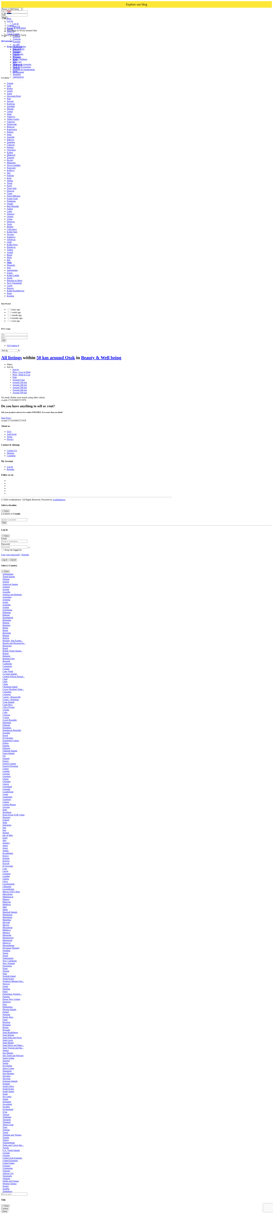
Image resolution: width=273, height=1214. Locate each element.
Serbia (5, 1063)
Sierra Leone (8, 1068)
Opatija (10, 216)
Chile (5, 681)
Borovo (10, 288)
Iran (4, 827)
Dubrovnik (12, 124)
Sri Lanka (7, 1096)
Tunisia (6, 1137)
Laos (5, 868)
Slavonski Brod (14, 96)
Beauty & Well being (101, 357)
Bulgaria (6, 656)
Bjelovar (11, 127)
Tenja (9, 224)
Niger (5, 968)
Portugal (6, 1014)
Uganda (6, 1153)
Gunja (9, 285)
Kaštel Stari (12, 232)
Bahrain (6, 615)
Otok (9, 262)
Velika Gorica (13, 119)
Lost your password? (10, 554)
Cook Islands (8, 702)
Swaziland (7, 1104)
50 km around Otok (56, 357)
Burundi (6, 661)
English (16, 36)
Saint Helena (8, 1035)
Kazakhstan (8, 853)
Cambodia (7, 663)
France (6, 761)
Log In (16, 23)
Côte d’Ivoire (9, 707)
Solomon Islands (10, 1081)
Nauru (5, 953)
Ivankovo (11, 237)
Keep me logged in (13, 550)
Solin (9, 134)
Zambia (6, 1189)
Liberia (6, 879)
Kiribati (6, 858)
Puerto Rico (8, 1017)
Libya (5, 881)
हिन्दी (15, 59)
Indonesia (7, 825)
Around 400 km (20, 390)
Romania (7, 1025)
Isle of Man (8, 835)
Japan (5, 845)
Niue (5, 973)
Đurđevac (11, 247)
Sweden (6, 1107)
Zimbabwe (7, 1191)
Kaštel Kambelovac (15, 291)
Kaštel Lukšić (13, 275)
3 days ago (15, 309)
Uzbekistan (8, 1168)
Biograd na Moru (14, 280)
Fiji (4, 756)
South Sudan (8, 1091)
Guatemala (7, 797)
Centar (10, 111)
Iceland (6, 820)
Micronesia (8, 927)
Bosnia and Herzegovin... (14, 643)
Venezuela (7, 1176)
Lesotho (6, 876)
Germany (7, 776)
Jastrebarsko (12, 270)
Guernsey (7, 799)
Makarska (11, 162)
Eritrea (6, 743)
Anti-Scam (11, 434)
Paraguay (7, 1002)
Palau (5, 991)
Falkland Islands (10, 751)
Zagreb (10, 83)
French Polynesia (10, 766)
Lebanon (7, 874)
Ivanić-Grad (12, 198)
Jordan (6, 850)
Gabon (6, 769)
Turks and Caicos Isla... (13, 1145)
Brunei (6, 653)
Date (15, 377)
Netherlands (8, 958)
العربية (16, 44)
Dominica (7, 728)
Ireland (6, 833)
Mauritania (7, 917)
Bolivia (6, 638)
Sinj (8, 173)
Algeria (5, 582)
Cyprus (6, 717)
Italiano (16, 52)
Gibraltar (7, 781)
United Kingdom (10, 1160)
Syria (5, 1112)
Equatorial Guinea (11, 740)
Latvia (5, 871)
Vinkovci (11, 116)
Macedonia (8, 894)
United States (9, 1163)
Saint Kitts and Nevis (12, 1037)
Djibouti (6, 725)
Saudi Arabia (8, 1058)
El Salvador (8, 738)
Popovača (11, 168)
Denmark (7, 722)
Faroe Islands (9, 753)
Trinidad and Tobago (12, 1135)
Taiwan (6, 1114)
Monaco (6, 932)
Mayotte (6, 922)
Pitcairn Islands (9, 1009)
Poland (6, 1012)
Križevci (11, 170)
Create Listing (13, 34)
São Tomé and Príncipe (13, 1055)
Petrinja (10, 147)
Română (17, 74)
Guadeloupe (8, 792)
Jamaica (6, 843)
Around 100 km (20, 382)
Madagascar (8, 897)
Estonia (6, 745)
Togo (5, 1127)
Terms (9, 437)
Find (4, 523)
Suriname (7, 1101)
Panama (6, 996)
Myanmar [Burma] (11, 948)
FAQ (9, 431)
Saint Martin (8, 1043)
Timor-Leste (8, 1125)
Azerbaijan (7, 610)
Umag (9, 219)
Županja (10, 157)
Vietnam (6, 1178)
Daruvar (10, 191)
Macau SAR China (11, 891)
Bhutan (6, 635)
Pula (9, 98)
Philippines (8, 1007)
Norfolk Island (9, 976)
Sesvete (10, 101)
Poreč (9, 186)
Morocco (7, 943)
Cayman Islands (10, 674)
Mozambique (8, 945)
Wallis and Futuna (11, 1181)
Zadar (9, 93)
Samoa (6, 1050)
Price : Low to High (21, 372)
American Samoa (10, 584)
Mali (5, 907)
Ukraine (6, 1155)
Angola (5, 589)
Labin (9, 211)
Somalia (6, 1084)
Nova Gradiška (13, 165)
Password (5, 544)
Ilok (8, 260)
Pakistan (6, 989)
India (5, 822)
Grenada (6, 789)
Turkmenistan (9, 1142)
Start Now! (6, 418)
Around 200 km (20, 385)
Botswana (7, 646)
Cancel (13, 560)
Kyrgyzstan (8, 866)
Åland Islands (9, 576)
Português (17, 47)
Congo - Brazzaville (12, 697)
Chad (5, 679)
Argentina (6, 597)
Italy (5, 840)
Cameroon (7, 666)
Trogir (9, 183)
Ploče (9, 257)
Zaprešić (11, 137)
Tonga (5, 1132)
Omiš (9, 242)
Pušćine (10, 175)
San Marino (8, 1053)
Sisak (9, 114)
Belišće (10, 227)
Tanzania (7, 1119)
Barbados (7, 620)
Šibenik (10, 109)
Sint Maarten (8, 1073)
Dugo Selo (11, 188)
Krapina (10, 296)
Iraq (4, 830)
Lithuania (7, 886)
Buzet (9, 255)
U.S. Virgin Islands (11, 1150)
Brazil (5, 648)
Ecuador (6, 733)
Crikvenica (12, 229)
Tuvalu (6, 1148)
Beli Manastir (13, 206)
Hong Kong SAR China (13, 815)
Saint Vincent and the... (13, 1048)
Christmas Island (10, 687)
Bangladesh (8, 617)
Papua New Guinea (11, 999)
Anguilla (6, 592)
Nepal (5, 955)
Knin (9, 178)
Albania (6, 579)
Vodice (10, 250)
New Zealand (9, 963)
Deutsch (16, 49)
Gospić (10, 252)
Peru (5, 1004)
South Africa (8, 1086)
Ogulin (10, 203)
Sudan (5, 1099)
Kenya (6, 856)
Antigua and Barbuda (12, 594)
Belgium (6, 625)
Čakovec (11, 145)
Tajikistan (7, 1117)
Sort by (16, 369)
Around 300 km (20, 387)
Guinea (6, 802)
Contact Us (12, 450)
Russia (6, 1027)
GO (3, 340)
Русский (17, 57)
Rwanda (6, 1030)
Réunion (6, 1022)
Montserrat (7, 940)
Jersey (5, 848)
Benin (5, 630)
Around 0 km (19, 380)
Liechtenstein (9, 884)
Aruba (5, 602)
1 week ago (15, 312)
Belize (5, 628)
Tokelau (6, 1130)
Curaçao (6, 715)
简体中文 (17, 65)
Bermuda (7, 633)
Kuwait (6, 863)
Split (9, 86)
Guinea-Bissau (9, 804)
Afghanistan (7, 574)
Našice (10, 209)
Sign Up (16, 26)
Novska (10, 234)
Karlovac (11, 104)
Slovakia (6, 1076)
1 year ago (15, 321)
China (5, 684)
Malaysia (7, 902)
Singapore (7, 1071)
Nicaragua (7, 966)
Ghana (6, 779)
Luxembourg (8, 889)
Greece (6, 784)
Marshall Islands (10, 912)
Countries (11, 455)
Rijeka (10, 88)
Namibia (6, 950)
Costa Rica (7, 704)
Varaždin (11, 106)
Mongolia (7, 935)
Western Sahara (9, 1183)
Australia (6, 605)
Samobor (11, 142)
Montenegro (8, 938)
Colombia (7, 692)
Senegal (6, 1060)
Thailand (7, 1122)
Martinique (7, 914)
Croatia (6, 710)
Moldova (7, 930)
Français (17, 39)
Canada (6, 669)
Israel (5, 838)
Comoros (7, 694)
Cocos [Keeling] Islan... (13, 689)
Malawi (6, 899)
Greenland (7, 786)
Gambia (6, 771)
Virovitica (11, 150)
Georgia (6, 774)
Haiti (5, 809)
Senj (9, 268)
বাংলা (15, 62)
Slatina (10, 180)
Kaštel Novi (12, 244)
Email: (4, 538)
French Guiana (9, 763)
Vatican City (8, 1173)
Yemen (5, 1186)
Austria (5, 607)
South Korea (8, 1089)
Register (10, 469)
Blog (9, 18)
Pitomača (11, 265)
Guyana (6, 807)
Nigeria (6, 971)
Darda (9, 278)
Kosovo (6, 861)
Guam (5, 794)
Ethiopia (6, 748)
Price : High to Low (21, 375)
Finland (6, 758)
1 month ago (16, 315)
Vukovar (11, 122)
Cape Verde (8, 671)
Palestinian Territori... (12, 994)
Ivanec (10, 273)
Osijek (10, 91)
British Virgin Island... (12, 651)
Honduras (7, 812)
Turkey (6, 1140)
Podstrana (11, 201)
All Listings (13, 345)
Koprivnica (12, 129)
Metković (11, 155)
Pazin (9, 293)
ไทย (15, 71)
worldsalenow (59, 499)
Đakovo (10, 139)
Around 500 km (20, 392)
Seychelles (7, 1066)
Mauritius (7, 920)
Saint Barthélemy (10, 1032)
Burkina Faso (9, 658)
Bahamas (7, 612)
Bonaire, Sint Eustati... (13, 640)
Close (4, 1211)
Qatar (5, 1019)
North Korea (8, 979)
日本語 (16, 68)
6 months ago (16, 318)
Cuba (5, 712)
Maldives (7, 904)
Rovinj (10, 160)
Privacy (10, 439)
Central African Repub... (14, 676)
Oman (5, 986)
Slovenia (6, 1078)
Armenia (6, 599)
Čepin (9, 193)
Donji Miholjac (13, 196)
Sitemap (10, 453)
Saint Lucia (8, 1040)
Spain (5, 1094)
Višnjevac (11, 239)
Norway (6, 984)
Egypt (5, 735)
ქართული (18, 77)
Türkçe (16, 54)
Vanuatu (6, 1171)
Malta (5, 909)
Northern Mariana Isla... (13, 981)
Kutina (10, 152)
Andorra (6, 587)
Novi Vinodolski (14, 283)
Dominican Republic (12, 730)
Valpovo (10, 214)
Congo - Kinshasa (11, 699)
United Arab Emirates (12, 1158)
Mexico (6, 925)
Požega (10, 132)
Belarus (6, 623)
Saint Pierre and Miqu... (13, 1045)
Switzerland (8, 1109)
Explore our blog (136, 4)
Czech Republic (10, 720)
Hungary (7, 817)
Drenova (11, 221)
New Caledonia (10, 961)
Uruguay (7, 1165)
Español (16, 41)
